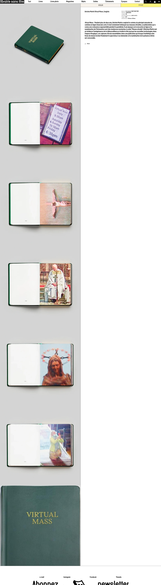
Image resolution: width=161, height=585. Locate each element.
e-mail (42, 577)
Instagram (67, 577)
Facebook (93, 577)
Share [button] (88, 43)
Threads (118, 577)
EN (159, 2)
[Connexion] (150, 1)
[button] (40, 1)
